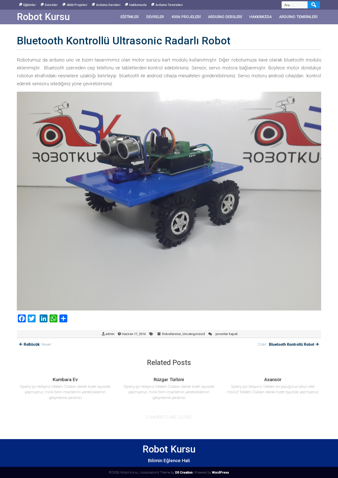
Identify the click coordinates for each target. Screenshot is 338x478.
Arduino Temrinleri (169, 5)
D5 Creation (184, 472)
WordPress (220, 472)
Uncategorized (193, 334)
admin (109, 334)
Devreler (51, 5)
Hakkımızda (137, 5)
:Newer (37, 344)
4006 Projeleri (77, 5)
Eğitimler (29, 5)
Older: (286, 344)
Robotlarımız (171, 334)
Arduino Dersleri (108, 5)
